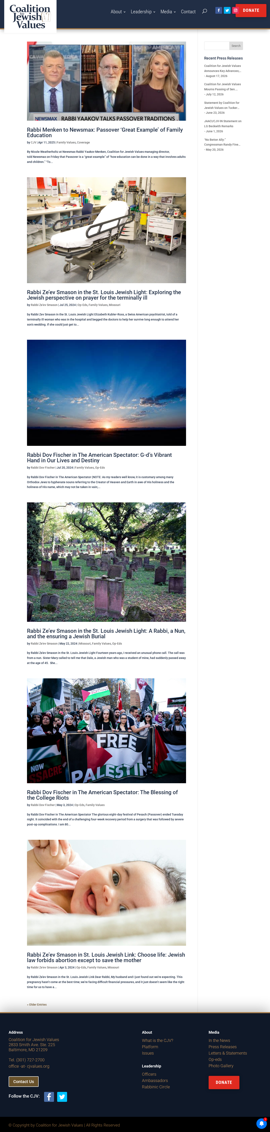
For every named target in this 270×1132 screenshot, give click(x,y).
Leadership (141, 12)
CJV (33, 142)
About (116, 12)
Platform (150, 1046)
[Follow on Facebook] (218, 10)
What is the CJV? (157, 1040)
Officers (149, 1074)
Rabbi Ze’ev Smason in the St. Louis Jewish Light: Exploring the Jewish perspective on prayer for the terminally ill (104, 295)
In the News (219, 1040)
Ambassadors (155, 1080)
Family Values (66, 142)
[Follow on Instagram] (235, 10)
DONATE (224, 1082)
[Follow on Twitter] (227, 10)
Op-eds (215, 1059)
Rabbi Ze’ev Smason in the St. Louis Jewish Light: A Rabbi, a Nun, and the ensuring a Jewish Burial (106, 634)
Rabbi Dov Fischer (43, 467)
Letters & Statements (228, 1053)
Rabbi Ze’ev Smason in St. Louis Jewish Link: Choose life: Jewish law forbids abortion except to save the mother (106, 957)
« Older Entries (37, 1004)
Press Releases (223, 1046)
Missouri (114, 305)
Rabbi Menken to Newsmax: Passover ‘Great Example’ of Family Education (105, 132)
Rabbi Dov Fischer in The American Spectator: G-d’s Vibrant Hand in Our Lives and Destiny (99, 458)
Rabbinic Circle (156, 1086)
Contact (188, 12)
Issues (148, 1053)
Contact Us (23, 1081)
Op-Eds (82, 305)
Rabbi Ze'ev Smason (44, 305)
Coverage (83, 142)
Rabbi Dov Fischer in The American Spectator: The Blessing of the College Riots (102, 795)
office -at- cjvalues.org (29, 1066)
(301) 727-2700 (30, 1059)
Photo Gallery (221, 1065)
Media (166, 12)
